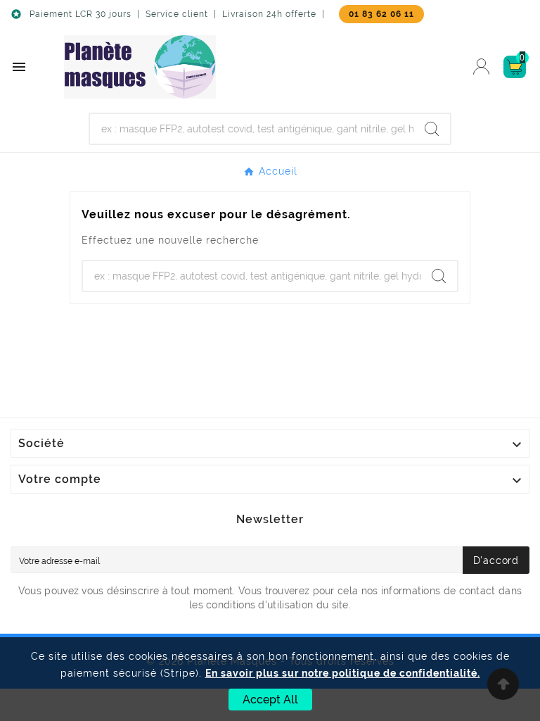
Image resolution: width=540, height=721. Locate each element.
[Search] (432, 129)
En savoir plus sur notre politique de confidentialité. (342, 673)
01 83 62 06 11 (381, 14)
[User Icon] (481, 66)
